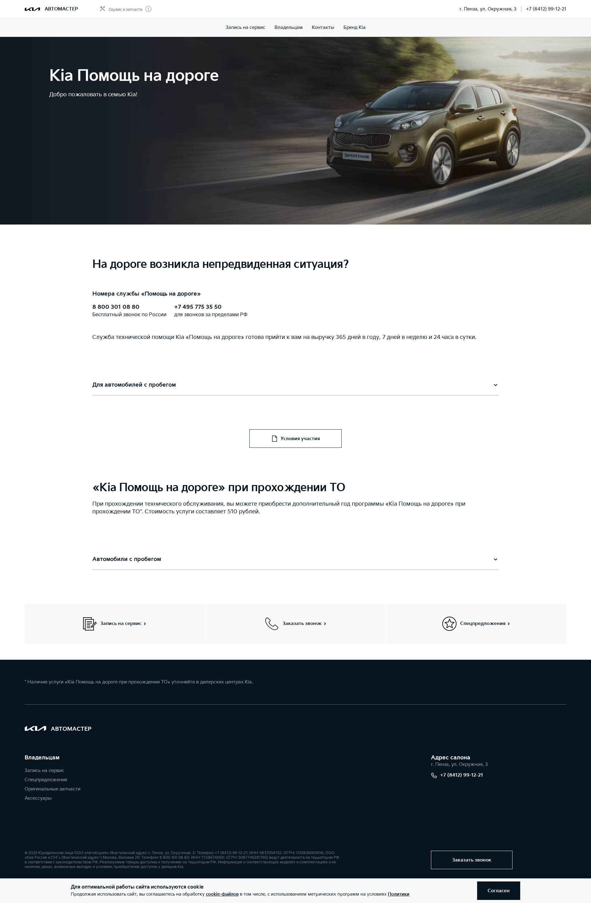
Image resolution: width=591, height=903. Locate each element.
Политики (398, 894)
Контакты (323, 27)
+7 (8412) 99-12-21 (546, 9)
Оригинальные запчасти (52, 789)
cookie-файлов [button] (222, 894)
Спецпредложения (46, 780)
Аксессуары (38, 798)
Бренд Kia (355, 27)
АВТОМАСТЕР (61, 9)
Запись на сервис (245, 27)
